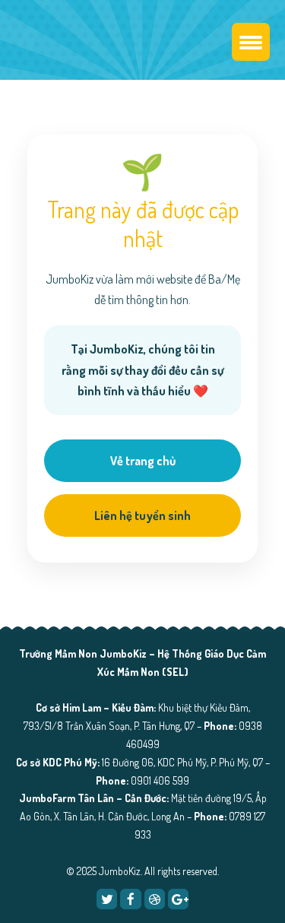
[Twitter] (107, 899)
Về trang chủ (143, 460)
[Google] (178, 899)
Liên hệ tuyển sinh (142, 515)
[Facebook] (130, 899)
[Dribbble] (154, 899)
